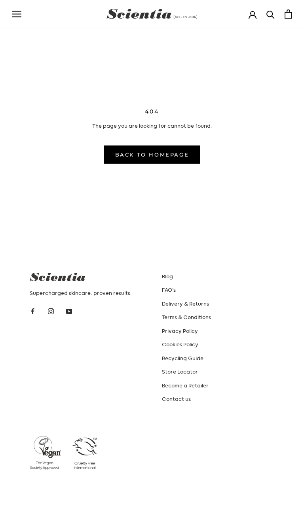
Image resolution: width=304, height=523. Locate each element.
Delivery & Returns (185, 304)
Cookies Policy (180, 345)
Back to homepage (152, 154)
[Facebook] (33, 312)
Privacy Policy (180, 331)
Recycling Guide (182, 359)
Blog (167, 277)
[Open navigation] (16, 14)
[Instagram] (51, 312)
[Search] (270, 14)
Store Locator (180, 372)
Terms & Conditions (186, 318)
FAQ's (169, 290)
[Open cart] (288, 14)
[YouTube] (69, 312)
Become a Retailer (185, 386)
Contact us (176, 399)
